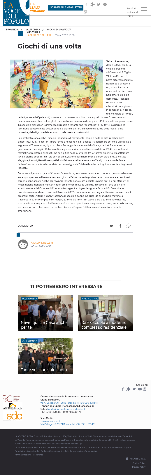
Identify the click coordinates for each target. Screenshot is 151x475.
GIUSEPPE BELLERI (42, 242)
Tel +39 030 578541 (87, 402)
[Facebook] (123, 390)
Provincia (12, 29)
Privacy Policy (138, 467)
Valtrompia (33, 29)
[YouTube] (140, 390)
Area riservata (137, 458)
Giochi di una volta (59, 29)
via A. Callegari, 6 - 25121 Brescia (58, 402)
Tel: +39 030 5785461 (83, 424)
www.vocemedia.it (50, 421)
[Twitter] (134, 390)
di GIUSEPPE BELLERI (39, 35)
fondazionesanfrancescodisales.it (66, 409)
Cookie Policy (139, 463)
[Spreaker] (129, 390)
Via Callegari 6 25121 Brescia (56, 424)
